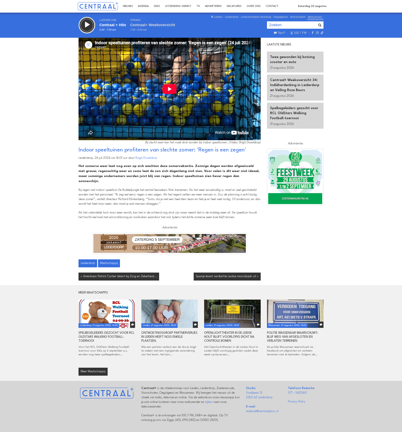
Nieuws (128, 6)
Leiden (218, 17)
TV (198, 6)
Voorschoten (298, 17)
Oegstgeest (281, 17)
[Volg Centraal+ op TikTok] (321, 32)
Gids (157, 6)
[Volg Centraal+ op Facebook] (312, 32)
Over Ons (254, 6)
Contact (272, 6)
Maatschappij (109, 263)
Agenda (143, 6)
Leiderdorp (231, 17)
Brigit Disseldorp (146, 158)
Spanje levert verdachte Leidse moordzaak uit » (227, 276)
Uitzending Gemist (178, 6)
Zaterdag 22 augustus (312, 6)
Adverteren (213, 6)
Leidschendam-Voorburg (256, 17)
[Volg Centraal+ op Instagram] (317, 32)
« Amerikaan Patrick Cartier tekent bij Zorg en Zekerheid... (119, 276)
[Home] (98, 6)
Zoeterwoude (315, 19)
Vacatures (234, 6)
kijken (209, 402)
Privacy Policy (296, 401)
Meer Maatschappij (93, 371)
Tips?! (281, 32)
